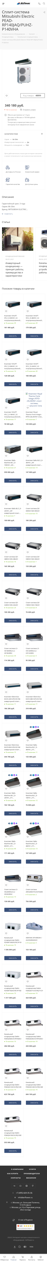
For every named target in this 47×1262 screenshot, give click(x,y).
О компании (17, 1169)
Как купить (12, 1173)
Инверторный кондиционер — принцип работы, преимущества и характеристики (15, 269)
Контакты (16, 1178)
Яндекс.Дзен (26, 1185)
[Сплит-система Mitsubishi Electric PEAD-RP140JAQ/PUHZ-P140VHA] (23, 71)
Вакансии (31, 1178)
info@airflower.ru (25, 1197)
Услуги (32, 1169)
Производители (32, 1173)
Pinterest (32, 1185)
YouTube (20, 1185)
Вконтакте (14, 1185)
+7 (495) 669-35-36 (24, 1193)
